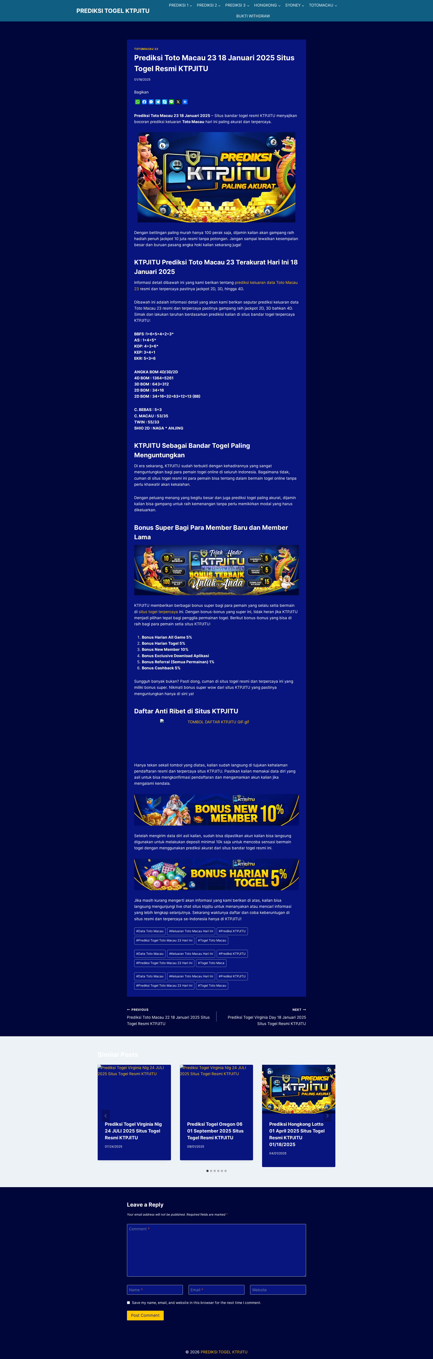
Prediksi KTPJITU (232, 931)
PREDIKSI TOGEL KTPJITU (224, 1352)
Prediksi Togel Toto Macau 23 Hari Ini (164, 940)
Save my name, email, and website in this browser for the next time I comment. (196, 1303)
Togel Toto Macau (212, 940)
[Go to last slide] (106, 1116)
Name (136, 1290)
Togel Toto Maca (211, 963)
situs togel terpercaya (158, 611)
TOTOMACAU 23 (146, 49)
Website (259, 1290)
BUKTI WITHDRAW (253, 16)
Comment (139, 1229)
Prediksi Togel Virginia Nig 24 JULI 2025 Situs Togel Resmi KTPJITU (133, 1130)
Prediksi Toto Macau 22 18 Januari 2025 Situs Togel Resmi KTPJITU (168, 1017)
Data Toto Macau (150, 931)
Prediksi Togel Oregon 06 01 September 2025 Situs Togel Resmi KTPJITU (215, 1130)
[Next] (327, 1116)
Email (197, 1290)
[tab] (207, 1171)
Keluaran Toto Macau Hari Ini (191, 931)
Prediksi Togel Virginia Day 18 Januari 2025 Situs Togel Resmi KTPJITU (267, 1017)
